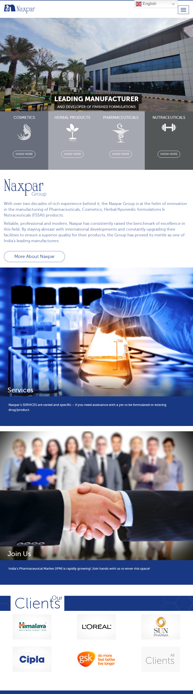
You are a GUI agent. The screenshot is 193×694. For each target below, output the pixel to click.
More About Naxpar (34, 256)
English (149, 4)
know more (24, 154)
